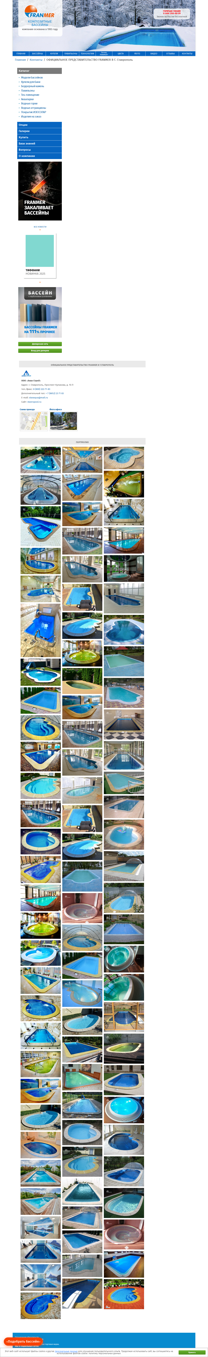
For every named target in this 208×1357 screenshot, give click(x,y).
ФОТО (137, 53)
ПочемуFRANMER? (104, 54)
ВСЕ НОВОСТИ (40, 227)
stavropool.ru (34, 401)
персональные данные (66, 1351)
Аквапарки (27, 99)
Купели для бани (30, 82)
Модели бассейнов (32, 77)
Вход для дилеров (40, 350)
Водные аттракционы (33, 108)
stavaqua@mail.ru (38, 397)
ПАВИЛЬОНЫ (70, 53)
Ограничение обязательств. (27, 1337)
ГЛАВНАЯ (20, 53)
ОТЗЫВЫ (170, 53)
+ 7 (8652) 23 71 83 (55, 393)
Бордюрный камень (32, 86)
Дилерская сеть (40, 344)
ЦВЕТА (121, 53)
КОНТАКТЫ (187, 53)
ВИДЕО (153, 53)
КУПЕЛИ (54, 53)
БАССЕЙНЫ (37, 53)
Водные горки (29, 103)
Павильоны (27, 90)
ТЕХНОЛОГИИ (87, 53)
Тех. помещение (30, 95)
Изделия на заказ (31, 116)
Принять (192, 1352)
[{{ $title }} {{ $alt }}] (41, 460)
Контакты (36, 59)
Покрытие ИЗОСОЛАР (33, 112)
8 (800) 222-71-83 (41, 389)
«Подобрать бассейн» (23, 1341)
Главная (20, 59)
